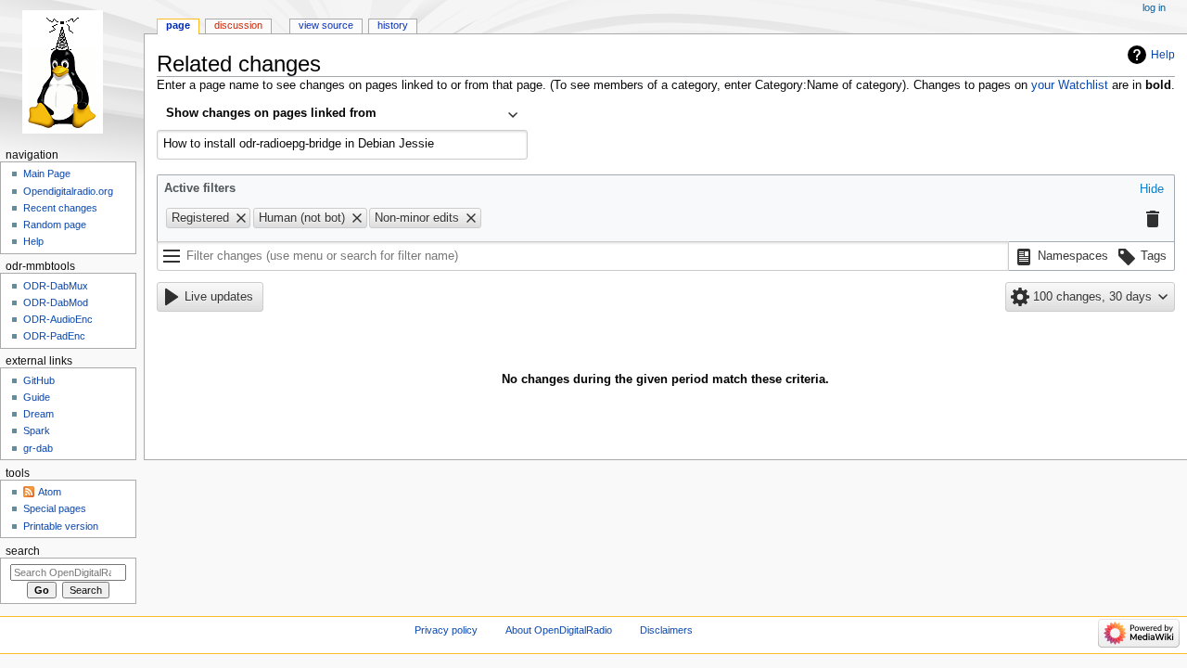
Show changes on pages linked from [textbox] (271, 113)
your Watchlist (1069, 85)
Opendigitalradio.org (68, 191)
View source (326, 25)
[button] (1152, 190)
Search (23, 551)
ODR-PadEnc (54, 335)
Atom (49, 491)
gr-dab (38, 448)
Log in (1154, 7)
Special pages (54, 508)
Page (178, 25)
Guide (36, 397)
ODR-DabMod (55, 302)
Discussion (238, 25)
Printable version (60, 526)
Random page (54, 224)
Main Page (46, 173)
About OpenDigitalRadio (558, 630)
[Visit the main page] (72, 72)
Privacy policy (446, 630)
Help (1163, 54)
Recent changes (60, 207)
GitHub (39, 380)
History (392, 25)
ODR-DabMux (55, 285)
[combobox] (342, 115)
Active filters (200, 188)
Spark (36, 430)
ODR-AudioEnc (58, 319)
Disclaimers (666, 630)
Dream (38, 413)
